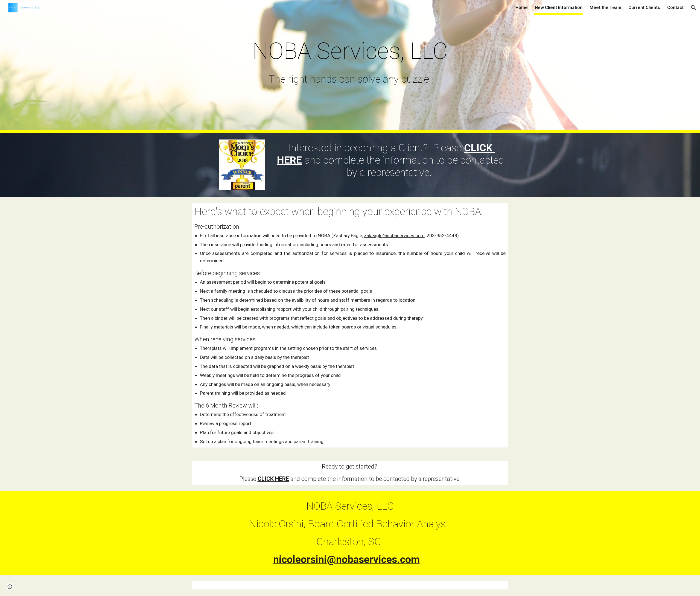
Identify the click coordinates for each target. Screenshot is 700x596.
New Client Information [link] (558, 7)
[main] (350, 51)
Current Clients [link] (644, 7)
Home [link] (521, 7)
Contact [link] (675, 7)
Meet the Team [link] (605, 7)
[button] (693, 7)
